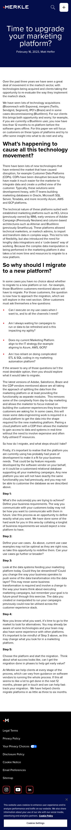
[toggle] (64, 7)
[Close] (67, 799)
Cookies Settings (35, 823)
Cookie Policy (46, 816)
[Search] (53, 7)
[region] (35, 812)
